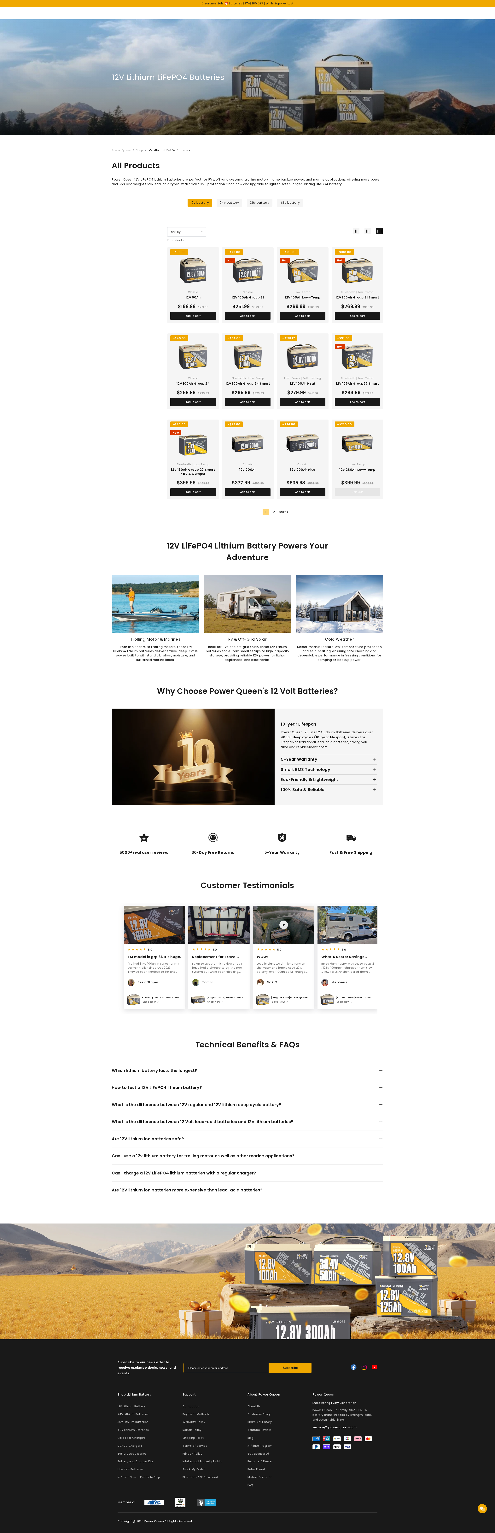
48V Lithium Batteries (133, 1430)
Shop (139, 150)
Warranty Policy (194, 1422)
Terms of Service (195, 1446)
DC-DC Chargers (130, 1446)
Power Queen (121, 150)
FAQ (250, 1485)
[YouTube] (374, 1367)
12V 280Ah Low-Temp (357, 470)
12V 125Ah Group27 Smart (357, 384)
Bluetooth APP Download (200, 1477)
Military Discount (260, 1477)
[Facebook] (354, 1367)
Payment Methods (196, 1414)
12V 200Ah (247, 470)
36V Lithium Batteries (133, 1422)
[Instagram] (364, 1367)
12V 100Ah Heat (302, 384)
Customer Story (259, 1414)
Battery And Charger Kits (135, 1461)
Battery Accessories (132, 1454)
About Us (254, 1406)
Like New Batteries (131, 1469)
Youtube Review (259, 1430)
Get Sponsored (258, 1454)
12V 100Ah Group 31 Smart (357, 298)
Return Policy (192, 1430)
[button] (372, 958)
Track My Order (194, 1469)
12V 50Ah (193, 298)
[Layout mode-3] (368, 231)
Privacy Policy (192, 1454)
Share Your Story (260, 1422)
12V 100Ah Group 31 (248, 298)
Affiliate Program (260, 1446)
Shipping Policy (193, 1438)
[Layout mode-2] (356, 231)
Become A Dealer (260, 1461)
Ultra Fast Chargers (131, 1438)
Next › (283, 512)
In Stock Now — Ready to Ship (139, 1477)
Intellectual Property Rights (202, 1461)
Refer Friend (256, 1469)
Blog (250, 1438)
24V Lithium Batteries (133, 1414)
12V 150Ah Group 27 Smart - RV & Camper (193, 472)
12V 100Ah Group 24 (193, 384)
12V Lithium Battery (131, 1406)
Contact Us (191, 1406)
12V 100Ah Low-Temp (302, 298)
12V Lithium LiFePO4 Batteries (169, 150)
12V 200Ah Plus (302, 470)
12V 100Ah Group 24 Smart (248, 384)
